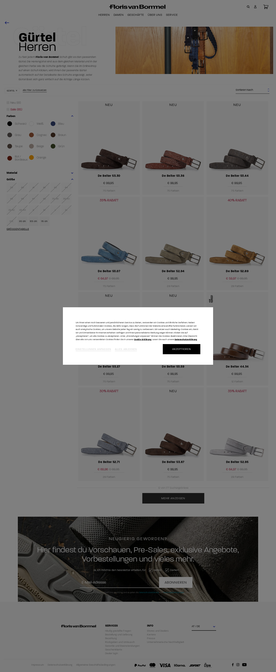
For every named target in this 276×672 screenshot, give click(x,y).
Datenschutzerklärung (186, 339)
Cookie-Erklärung (142, 339)
